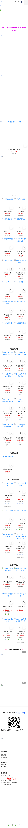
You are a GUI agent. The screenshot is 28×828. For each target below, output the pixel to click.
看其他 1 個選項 (7, 506)
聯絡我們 (3, 765)
